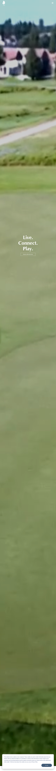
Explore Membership (28, 254)
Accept (46, 765)
